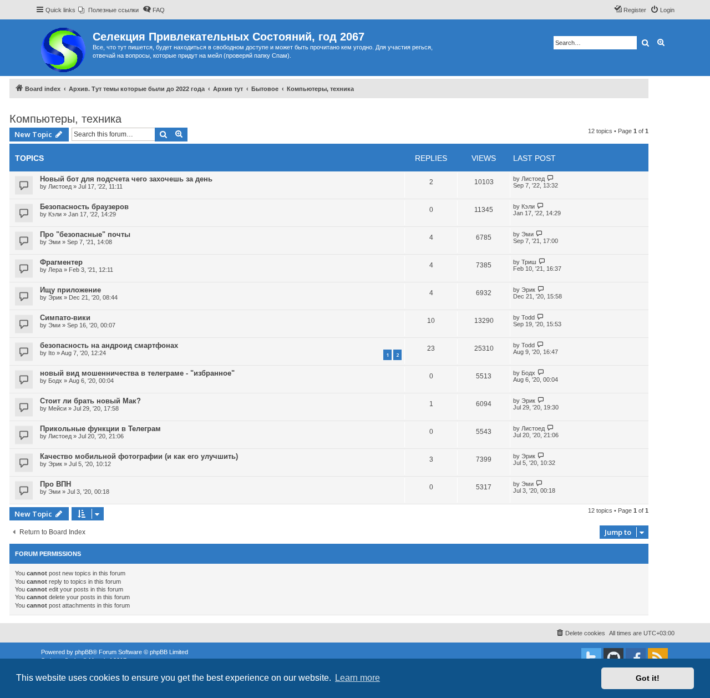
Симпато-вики (65, 317)
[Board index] (64, 47)
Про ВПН (55, 484)
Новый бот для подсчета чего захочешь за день (126, 179)
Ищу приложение (70, 290)
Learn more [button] (357, 677)
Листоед (60, 186)
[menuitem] (108, 10)
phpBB (84, 652)
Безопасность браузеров (84, 207)
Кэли (55, 214)
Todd (528, 317)
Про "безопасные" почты (85, 234)
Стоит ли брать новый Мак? (90, 401)
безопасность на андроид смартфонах (109, 345)
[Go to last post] (550, 178)
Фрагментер (61, 262)
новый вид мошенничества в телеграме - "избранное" (137, 373)
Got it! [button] (648, 678)
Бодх (55, 380)
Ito (51, 353)
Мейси (57, 408)
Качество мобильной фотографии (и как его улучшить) (139, 456)
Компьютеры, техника (65, 119)
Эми (54, 242)
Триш (528, 262)
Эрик (55, 297)
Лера (55, 269)
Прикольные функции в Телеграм (100, 428)
